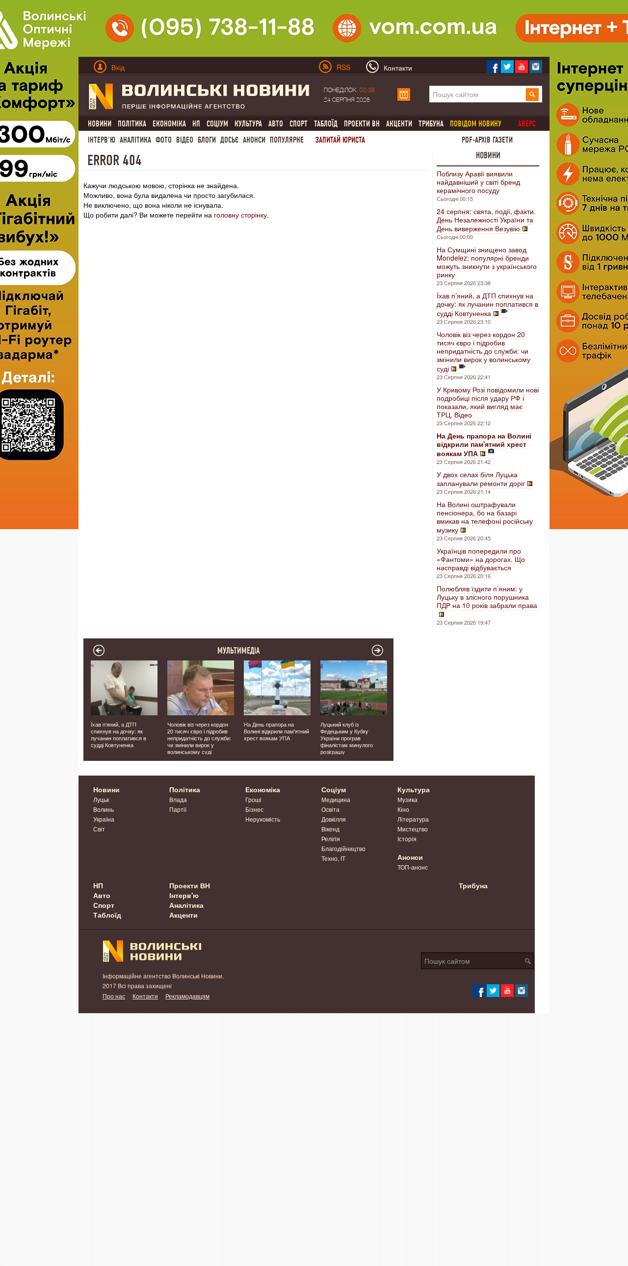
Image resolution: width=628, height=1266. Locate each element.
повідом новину (475, 124)
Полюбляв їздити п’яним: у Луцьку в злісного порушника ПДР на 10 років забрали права (487, 597)
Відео (184, 140)
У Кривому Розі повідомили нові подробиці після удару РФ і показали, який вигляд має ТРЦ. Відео (488, 402)
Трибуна (431, 124)
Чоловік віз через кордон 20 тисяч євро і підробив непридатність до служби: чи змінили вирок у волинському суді (483, 351)
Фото (164, 140)
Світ (99, 829)
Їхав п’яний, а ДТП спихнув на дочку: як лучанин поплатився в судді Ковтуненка (487, 304)
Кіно (403, 809)
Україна (103, 819)
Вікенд (330, 829)
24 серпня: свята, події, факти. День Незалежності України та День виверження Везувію (486, 219)
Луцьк (101, 799)
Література (413, 819)
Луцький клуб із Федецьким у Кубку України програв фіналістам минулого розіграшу (346, 737)
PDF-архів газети (487, 140)
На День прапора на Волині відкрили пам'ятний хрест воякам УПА (276, 731)
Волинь (103, 809)
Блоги (207, 140)
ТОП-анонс (412, 867)
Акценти (399, 124)
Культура (248, 124)
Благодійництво (343, 848)
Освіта (330, 809)
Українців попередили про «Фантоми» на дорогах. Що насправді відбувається (481, 559)
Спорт (298, 124)
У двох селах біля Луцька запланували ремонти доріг (481, 478)
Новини (99, 124)
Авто (275, 124)
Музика (407, 799)
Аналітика (135, 140)
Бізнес (254, 809)
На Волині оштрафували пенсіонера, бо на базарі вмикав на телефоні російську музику (485, 517)
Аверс (527, 124)
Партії (177, 809)
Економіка (169, 124)
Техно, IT (333, 858)
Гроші (253, 799)
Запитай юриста (340, 140)
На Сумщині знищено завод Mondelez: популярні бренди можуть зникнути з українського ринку (487, 261)
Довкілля (333, 819)
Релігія (330, 838)
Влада (178, 799)
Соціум (217, 124)
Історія (407, 838)
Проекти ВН (362, 124)
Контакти (145, 996)
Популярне (287, 140)
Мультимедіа (238, 650)
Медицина (335, 799)
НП (196, 124)
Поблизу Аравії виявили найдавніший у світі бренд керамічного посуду (478, 182)
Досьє (229, 140)
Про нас (114, 996)
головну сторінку (240, 214)
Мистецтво (412, 829)
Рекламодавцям (187, 996)
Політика (132, 124)
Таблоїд (326, 124)
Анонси (254, 140)
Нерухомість (262, 819)
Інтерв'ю (101, 140)
